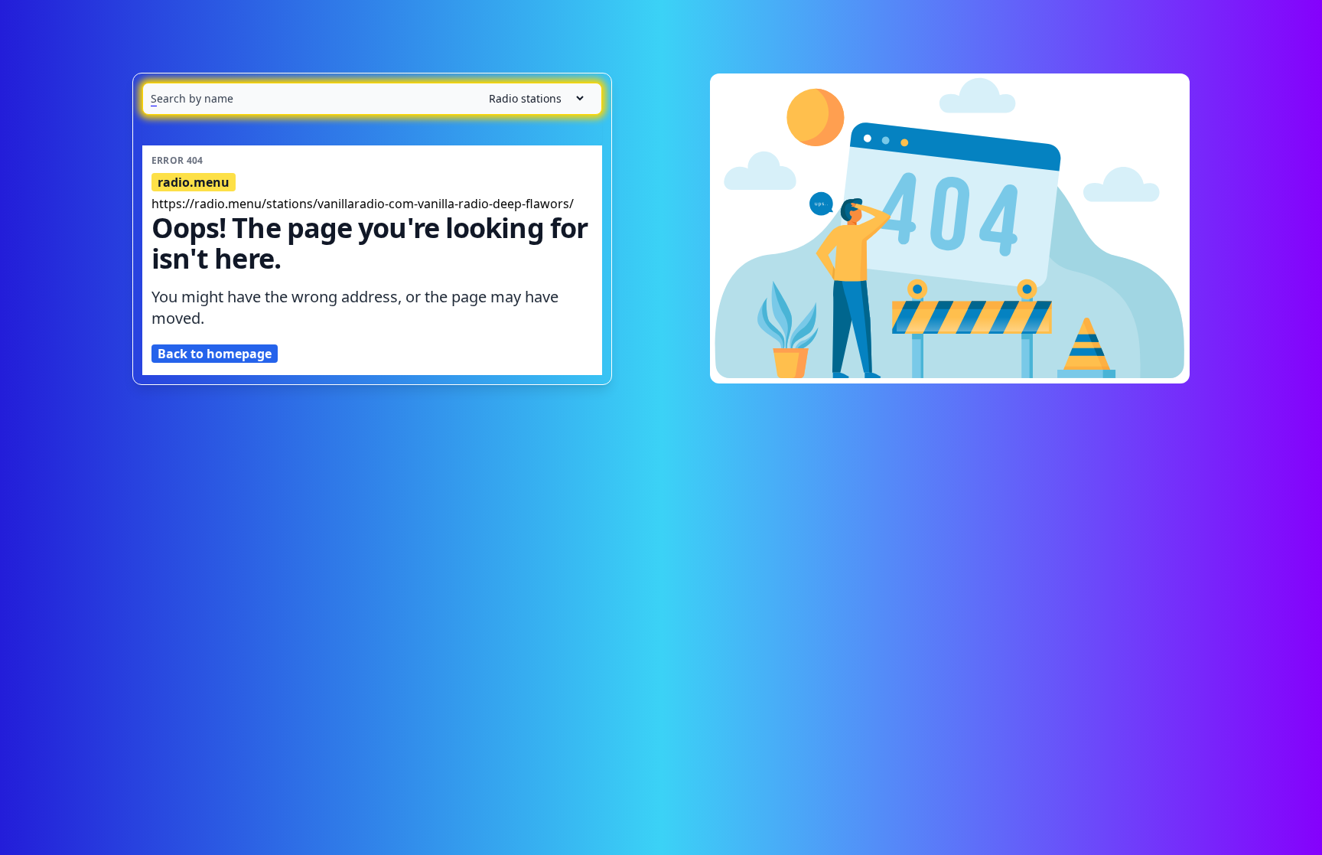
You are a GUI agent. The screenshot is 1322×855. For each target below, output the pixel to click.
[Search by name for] (372, 99)
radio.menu (194, 182)
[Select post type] (530, 98)
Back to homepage (215, 353)
